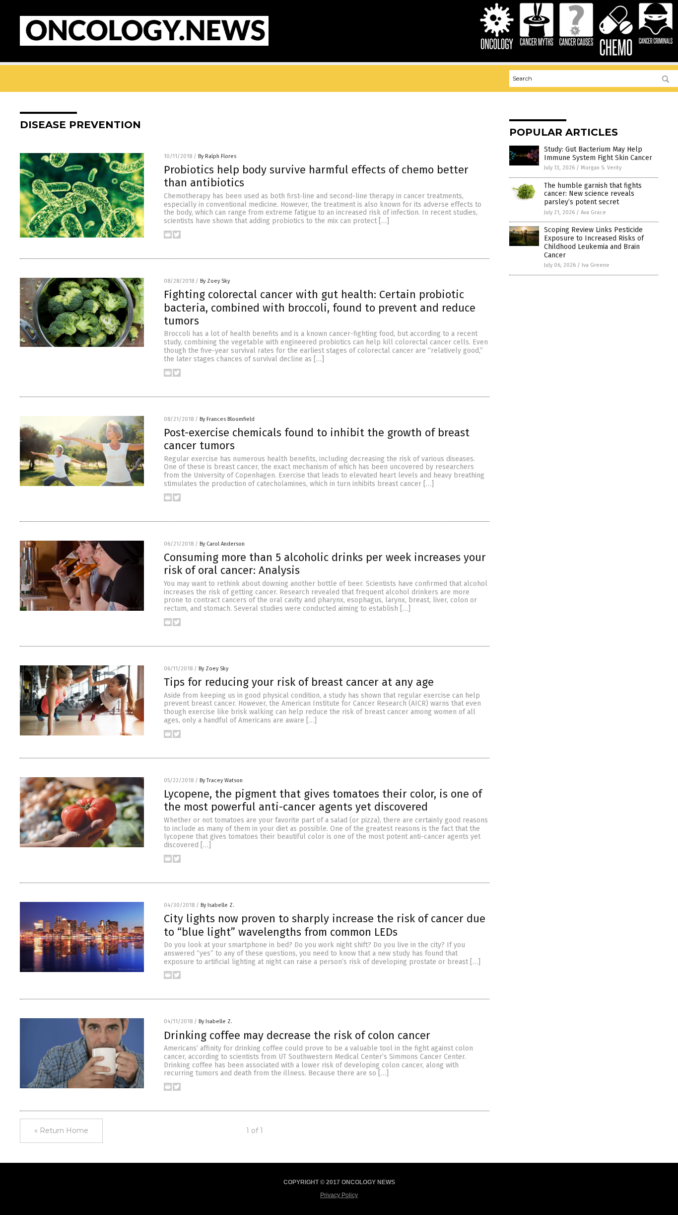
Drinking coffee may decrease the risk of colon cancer (297, 1035)
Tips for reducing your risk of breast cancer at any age (299, 682)
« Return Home (61, 1130)
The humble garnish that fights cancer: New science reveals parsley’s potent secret (593, 194)
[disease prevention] (144, 43)
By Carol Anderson (222, 544)
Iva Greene (596, 265)
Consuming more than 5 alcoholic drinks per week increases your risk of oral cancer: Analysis (325, 564)
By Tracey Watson (221, 780)
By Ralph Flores (217, 156)
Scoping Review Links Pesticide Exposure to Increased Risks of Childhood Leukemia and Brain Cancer (594, 242)
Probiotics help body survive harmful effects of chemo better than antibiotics (316, 176)
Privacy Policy (339, 1195)
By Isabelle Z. (217, 905)
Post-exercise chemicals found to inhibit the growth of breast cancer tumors (317, 439)
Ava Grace (593, 212)
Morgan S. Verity (601, 167)
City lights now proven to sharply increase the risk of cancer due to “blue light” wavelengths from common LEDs (324, 925)
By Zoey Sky (215, 281)
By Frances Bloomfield (227, 419)
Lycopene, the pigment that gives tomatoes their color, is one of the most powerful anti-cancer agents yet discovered (323, 800)
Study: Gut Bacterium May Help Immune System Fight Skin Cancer (598, 153)
